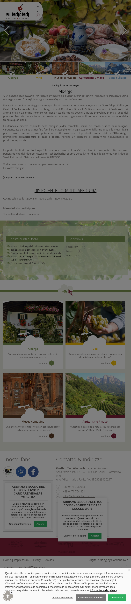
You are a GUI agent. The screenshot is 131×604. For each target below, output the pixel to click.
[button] (7, 596)
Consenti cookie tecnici (90, 597)
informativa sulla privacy (103, 590)
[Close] (11, 592)
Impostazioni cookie (62, 597)
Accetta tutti (117, 597)
